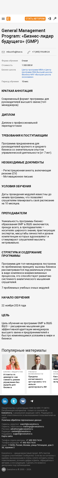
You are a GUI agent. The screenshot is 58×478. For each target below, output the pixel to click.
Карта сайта (7, 436)
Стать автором (35, 18)
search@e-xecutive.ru (29, 424)
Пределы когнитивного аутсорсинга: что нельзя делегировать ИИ (37, 381)
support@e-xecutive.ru (22, 434)
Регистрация (55, 19)
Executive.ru (7, 413)
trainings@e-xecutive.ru (33, 426)
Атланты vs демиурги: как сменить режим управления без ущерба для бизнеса (11, 381)
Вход (49, 19)
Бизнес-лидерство (13, 372)
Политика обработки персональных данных (21, 420)
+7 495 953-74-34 (34, 440)
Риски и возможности (35, 373)
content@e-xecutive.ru (21, 431)
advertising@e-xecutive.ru (21, 429)
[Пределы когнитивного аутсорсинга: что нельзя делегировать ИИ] (38, 362)
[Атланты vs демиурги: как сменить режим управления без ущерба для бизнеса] (13, 362)
